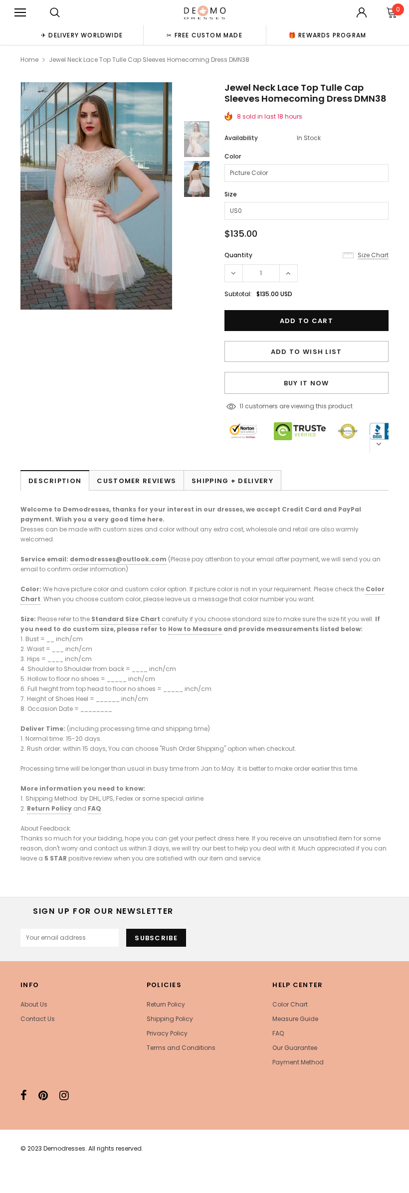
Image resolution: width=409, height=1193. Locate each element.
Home (29, 59)
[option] (81, 35)
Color (232, 156)
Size (230, 194)
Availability (241, 138)
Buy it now (306, 383)
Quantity (238, 255)
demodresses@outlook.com (118, 559)
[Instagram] (64, 1095)
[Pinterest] (43, 1095)
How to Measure (195, 629)
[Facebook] (23, 1095)
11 (241, 406)
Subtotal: (238, 294)
